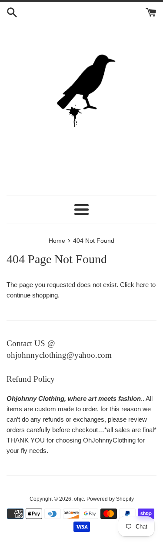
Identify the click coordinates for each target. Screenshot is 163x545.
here (142, 284)
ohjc (79, 499)
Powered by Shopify (110, 499)
